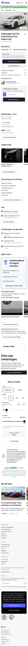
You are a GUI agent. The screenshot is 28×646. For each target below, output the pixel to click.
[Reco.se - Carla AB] (12, 617)
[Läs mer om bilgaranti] (19, 233)
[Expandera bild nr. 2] (14, 21)
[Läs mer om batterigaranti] (13, 241)
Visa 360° (23, 28)
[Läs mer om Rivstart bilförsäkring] (22, 246)
